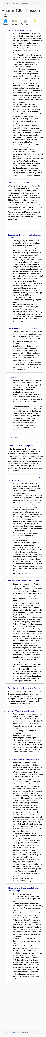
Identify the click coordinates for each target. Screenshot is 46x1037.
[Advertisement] (23, 1006)
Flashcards (15, 3)
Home (5, 3)
